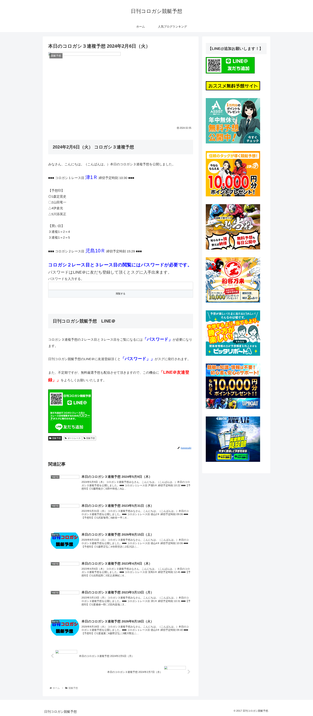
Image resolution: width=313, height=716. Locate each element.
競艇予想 (56, 438)
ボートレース (74, 438)
